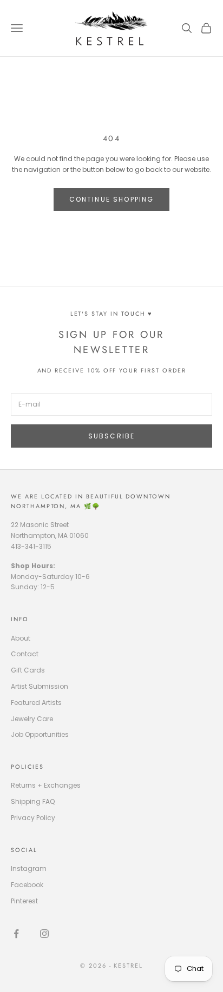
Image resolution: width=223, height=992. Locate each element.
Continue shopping (111, 199)
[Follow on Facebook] (16, 933)
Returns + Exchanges (46, 785)
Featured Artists (36, 702)
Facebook (27, 884)
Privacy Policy (33, 817)
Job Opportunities (40, 734)
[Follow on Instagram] (44, 933)
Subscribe (111, 436)
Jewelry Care (32, 718)
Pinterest (24, 901)
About (20, 638)
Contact (24, 653)
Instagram (29, 868)
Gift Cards (28, 670)
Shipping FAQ (33, 801)
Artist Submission (39, 686)
